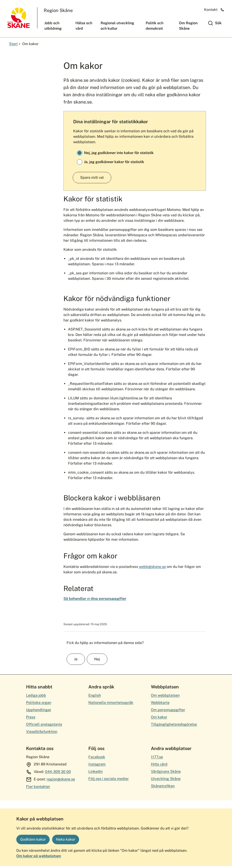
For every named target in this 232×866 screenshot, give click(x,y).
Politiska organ (38, 702)
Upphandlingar (38, 710)
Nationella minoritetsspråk (110, 702)
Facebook (96, 757)
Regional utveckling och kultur (117, 26)
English (94, 695)
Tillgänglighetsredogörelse (174, 724)
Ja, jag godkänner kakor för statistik (114, 162)
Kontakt (211, 9)
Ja (75, 659)
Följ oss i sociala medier (108, 779)
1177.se (157, 757)
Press (30, 717)
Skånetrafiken (163, 786)
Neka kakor (65, 839)
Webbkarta (160, 702)
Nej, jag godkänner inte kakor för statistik (119, 153)
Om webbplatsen (165, 695)
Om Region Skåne (188, 26)
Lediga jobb (36, 695)
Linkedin (95, 771)
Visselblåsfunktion (41, 731)
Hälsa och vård (83, 26)
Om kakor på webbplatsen (38, 856)
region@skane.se (61, 779)
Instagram (97, 764)
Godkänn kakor (33, 839)
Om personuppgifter (168, 710)
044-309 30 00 (58, 772)
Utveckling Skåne (166, 779)
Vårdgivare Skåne (166, 771)
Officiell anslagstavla (44, 724)
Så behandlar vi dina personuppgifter (94, 598)
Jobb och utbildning (53, 26)
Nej (97, 659)
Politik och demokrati (154, 26)
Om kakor (159, 717)
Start (13, 44)
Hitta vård (159, 764)
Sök (218, 23)
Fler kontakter (38, 786)
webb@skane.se (152, 566)
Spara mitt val (92, 177)
